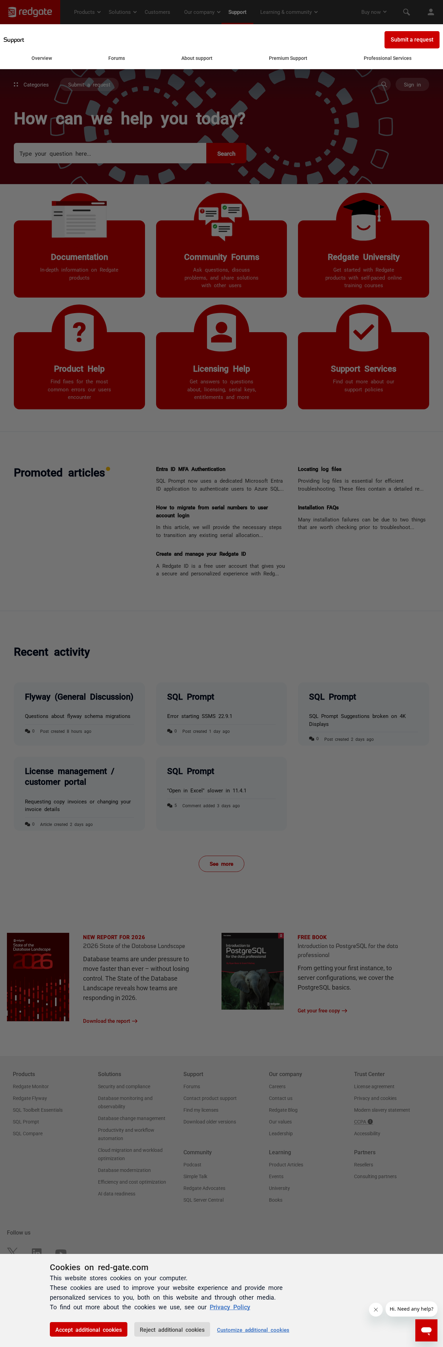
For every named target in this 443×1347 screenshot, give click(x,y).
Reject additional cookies (172, 1329)
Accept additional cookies (88, 1329)
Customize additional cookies (253, 1329)
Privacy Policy (230, 1306)
